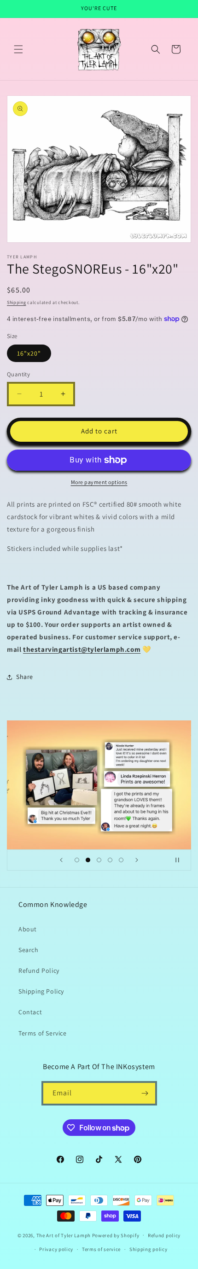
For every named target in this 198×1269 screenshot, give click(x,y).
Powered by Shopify (116, 1235)
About (27, 929)
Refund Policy (38, 970)
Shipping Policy (41, 991)
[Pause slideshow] (181, 860)
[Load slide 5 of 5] (121, 859)
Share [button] (24, 677)
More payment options (99, 482)
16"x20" (29, 353)
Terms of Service (42, 1033)
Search (28, 950)
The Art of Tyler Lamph (63, 1235)
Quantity (18, 374)
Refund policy (164, 1235)
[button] (18, 49)
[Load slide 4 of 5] (110, 859)
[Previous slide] (61, 860)
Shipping (16, 302)
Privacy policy (56, 1249)
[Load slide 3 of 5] (99, 859)
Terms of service (101, 1249)
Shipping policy (148, 1249)
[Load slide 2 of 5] (87, 859)
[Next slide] (137, 860)
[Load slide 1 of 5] (76, 859)
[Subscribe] (145, 1093)
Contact (30, 1012)
